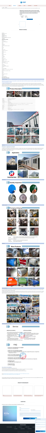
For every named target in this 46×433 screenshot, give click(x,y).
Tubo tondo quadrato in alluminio (5, 377)
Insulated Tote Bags (23, 428)
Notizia (20, 5)
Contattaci (29, 5)
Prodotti (14, 5)
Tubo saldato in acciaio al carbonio (11, 378)
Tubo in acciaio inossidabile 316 (36, 377)
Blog (24, 5)
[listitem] (23, 24)
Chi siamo (35, 5)
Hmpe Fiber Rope (29, 428)
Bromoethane (16, 428)
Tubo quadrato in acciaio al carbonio (26, 377)
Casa (9, 5)
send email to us (30, 19)
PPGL (6, 378)
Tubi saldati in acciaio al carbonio (18, 378)
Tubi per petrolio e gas (19, 377)
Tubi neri (31, 377)
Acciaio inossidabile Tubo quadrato (13, 377)
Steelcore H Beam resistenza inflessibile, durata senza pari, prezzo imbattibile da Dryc (11, 374)
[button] (18, 24)
